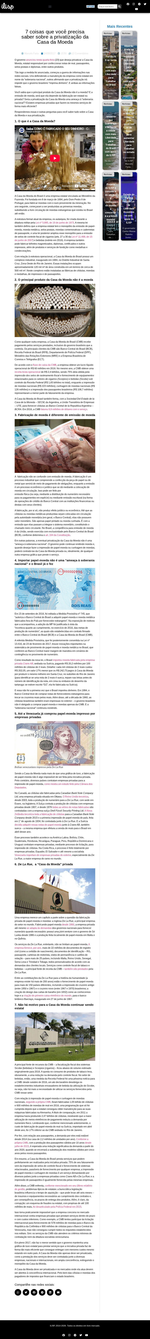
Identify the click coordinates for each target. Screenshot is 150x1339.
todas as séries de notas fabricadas (70, 807)
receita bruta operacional (28, 372)
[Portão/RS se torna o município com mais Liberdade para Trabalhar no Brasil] (111, 65)
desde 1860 (68, 924)
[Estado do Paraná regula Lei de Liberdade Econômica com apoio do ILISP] (129, 206)
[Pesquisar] (119, 6)
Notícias (108, 33)
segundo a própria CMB (38, 1102)
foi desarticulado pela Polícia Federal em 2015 (57, 1207)
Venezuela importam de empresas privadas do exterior (43, 855)
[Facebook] (127, 3)
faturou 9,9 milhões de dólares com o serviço (64, 409)
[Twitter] (145, 3)
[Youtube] (136, 8)
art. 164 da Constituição (57, 535)
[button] (50, 6)
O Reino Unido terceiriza (75, 796)
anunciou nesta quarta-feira (40, 60)
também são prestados (76, 969)
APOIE (90, 6)
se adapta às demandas (39, 928)
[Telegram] (139, 3)
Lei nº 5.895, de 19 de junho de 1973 (55, 222)
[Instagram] (133, 3)
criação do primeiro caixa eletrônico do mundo (47, 995)
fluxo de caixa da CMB (44, 365)
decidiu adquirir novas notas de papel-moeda (38, 825)
